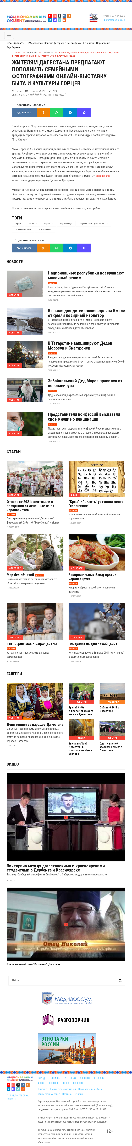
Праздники (112, 702)
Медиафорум (74, 43)
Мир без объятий (20, 575)
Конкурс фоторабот (55, 43)
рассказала (103, 175)
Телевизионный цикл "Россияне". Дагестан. (34, 964)
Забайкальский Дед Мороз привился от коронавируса (85, 383)
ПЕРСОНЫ (99, 1078)
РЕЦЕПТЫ (53, 1083)
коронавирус (66, 224)
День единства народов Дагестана (35, 724)
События (14, 295)
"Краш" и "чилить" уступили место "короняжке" (96, 504)
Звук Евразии (13, 47)
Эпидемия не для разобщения (93, 644)
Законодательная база (90, 1089)
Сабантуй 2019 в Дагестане (109, 709)
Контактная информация (63, 1089)
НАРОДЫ (42, 1078)
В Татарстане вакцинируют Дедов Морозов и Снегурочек (80, 345)
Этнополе (15, 568)
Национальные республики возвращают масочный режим (86, 275)
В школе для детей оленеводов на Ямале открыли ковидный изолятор (86, 313)
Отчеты (79, 1094)
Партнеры (67, 1094)
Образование (103, 43)
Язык (74, 495)
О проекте (43, 1089)
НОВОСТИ (78, 1083)
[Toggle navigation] (9, 35)
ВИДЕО (65, 1083)
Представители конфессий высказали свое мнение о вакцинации (84, 416)
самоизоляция (44, 230)
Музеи (81, 738)
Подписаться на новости (18, 1097)
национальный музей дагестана (94, 224)
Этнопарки (89, 43)
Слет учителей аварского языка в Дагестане (111, 747)
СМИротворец (35, 43)
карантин (48, 224)
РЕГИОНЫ (55, 1078)
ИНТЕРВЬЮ (70, 1078)
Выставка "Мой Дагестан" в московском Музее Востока (80, 748)
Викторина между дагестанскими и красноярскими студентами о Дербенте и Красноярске (56, 868)
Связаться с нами (115, 20)
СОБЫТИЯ (85, 1078)
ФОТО (41, 1083)
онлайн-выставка (23, 230)
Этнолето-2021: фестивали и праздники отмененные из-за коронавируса (30, 506)
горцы (18, 224)
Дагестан (33, 224)
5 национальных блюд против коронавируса (92, 577)
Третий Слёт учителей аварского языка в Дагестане (81, 711)
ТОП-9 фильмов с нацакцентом (32, 644)
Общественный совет (49, 1094)
